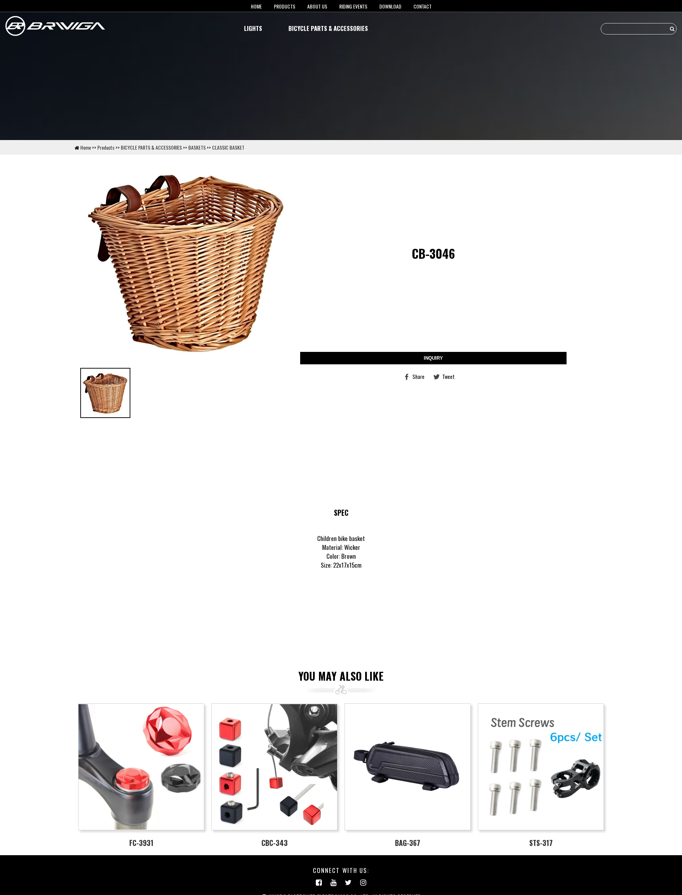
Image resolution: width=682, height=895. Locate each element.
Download (390, 6)
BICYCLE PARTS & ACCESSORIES (328, 28)
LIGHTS (253, 28)
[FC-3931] (141, 766)
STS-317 (541, 842)
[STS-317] (541, 766)
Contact (422, 6)
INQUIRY (433, 358)
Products (284, 6)
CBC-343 (274, 842)
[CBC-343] (274, 766)
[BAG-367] (408, 766)
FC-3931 (141, 842)
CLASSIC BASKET (228, 147)
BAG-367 (407, 842)
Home (85, 147)
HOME (256, 6)
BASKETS (197, 147)
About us (317, 6)
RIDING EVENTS (353, 6)
